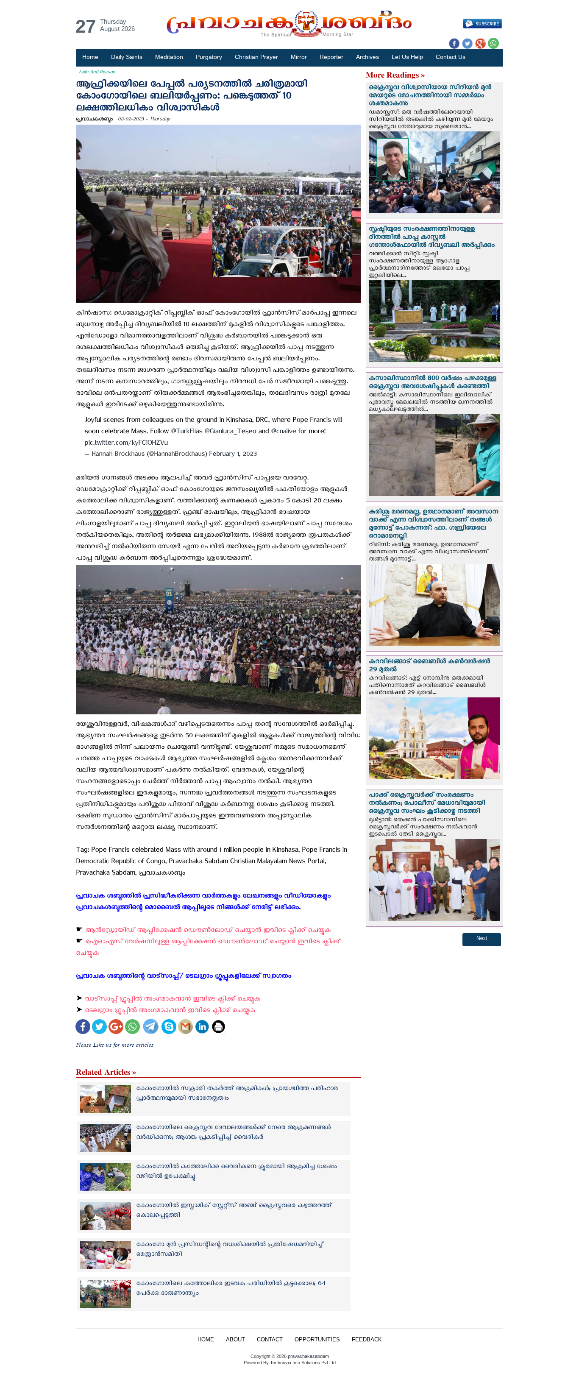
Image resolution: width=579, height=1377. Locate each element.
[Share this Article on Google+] (116, 1027)
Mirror (299, 56)
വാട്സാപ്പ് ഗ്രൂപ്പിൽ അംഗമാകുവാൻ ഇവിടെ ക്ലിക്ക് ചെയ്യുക (172, 1000)
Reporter (331, 56)
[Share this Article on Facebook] (82, 1027)
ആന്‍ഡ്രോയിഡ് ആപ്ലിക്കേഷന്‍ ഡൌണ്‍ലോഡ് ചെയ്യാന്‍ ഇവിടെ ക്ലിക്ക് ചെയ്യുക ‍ (209, 931)
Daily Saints (126, 56)
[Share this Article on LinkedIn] (202, 1027)
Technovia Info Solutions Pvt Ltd (302, 1362)
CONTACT (270, 1340)
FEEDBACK (367, 1340)
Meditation (169, 56)
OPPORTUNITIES (317, 1340)
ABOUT (235, 1340)
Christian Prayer (256, 56)
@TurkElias (186, 433)
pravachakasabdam (308, 1356)
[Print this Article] (218, 1027)
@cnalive (283, 433)
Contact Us (450, 56)
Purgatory (209, 56)
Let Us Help (407, 56)
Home (90, 56)
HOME (206, 1340)
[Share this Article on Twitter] (99, 1027)
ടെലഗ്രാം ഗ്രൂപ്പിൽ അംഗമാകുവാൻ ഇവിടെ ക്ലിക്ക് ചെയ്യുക (170, 1011)
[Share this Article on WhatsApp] (132, 1027)
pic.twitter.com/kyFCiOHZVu (125, 444)
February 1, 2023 (232, 455)
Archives (367, 56)
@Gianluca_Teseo (230, 433)
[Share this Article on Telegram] (150, 1027)
